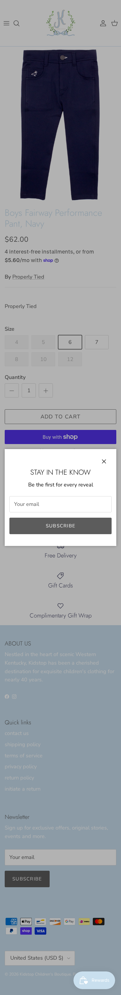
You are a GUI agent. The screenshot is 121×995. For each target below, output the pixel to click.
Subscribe (60, 526)
